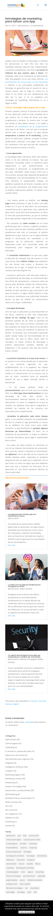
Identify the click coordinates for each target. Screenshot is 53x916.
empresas (33, 848)
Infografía (9, 763)
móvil (23, 872)
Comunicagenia (12, 743)
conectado (29, 722)
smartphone (34, 888)
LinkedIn (9, 771)
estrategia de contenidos (15, 856)
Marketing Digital (12, 775)
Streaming (9, 821)
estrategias (31, 856)
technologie (10, 892)
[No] (49, 908)
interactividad (11, 864)
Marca (37, 864)
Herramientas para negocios (17, 759)
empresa (23, 848)
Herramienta (42, 856)
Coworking (9, 747)
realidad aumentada (34, 880)
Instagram (30, 860)
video (29, 892)
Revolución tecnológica (14, 888)
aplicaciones (10, 835)
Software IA (10, 817)
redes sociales (25, 884)
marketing (10, 868)
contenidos (33, 843)
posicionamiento (29, 876)
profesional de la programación (32, 126)
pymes (22, 880)
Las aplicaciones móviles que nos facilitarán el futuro (22, 515)
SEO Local (9, 810)
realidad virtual (11, 884)
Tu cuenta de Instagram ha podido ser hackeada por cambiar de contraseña (24, 656)
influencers (10, 860)
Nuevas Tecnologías (28, 659)
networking (40, 872)
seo (26, 888)
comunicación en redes (32, 840)
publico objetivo (11, 880)
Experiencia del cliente (15, 755)
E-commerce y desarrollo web (18, 751)
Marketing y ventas (13, 778)
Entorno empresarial (13, 852)
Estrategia (27, 852)
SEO (7, 806)
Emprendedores (12, 848)
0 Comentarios (37, 25)
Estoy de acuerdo (26, 912)
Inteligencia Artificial (14, 767)
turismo (8, 825)
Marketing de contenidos (25, 868)
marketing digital (12, 872)
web (35, 892)
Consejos (23, 843)
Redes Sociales (26, 589)
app (19, 835)
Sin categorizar (11, 814)
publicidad (41, 876)
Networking (10, 782)
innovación (21, 860)
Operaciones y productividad (17, 790)
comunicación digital (13, 840)
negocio (30, 872)
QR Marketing (11, 794)
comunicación (34, 835)
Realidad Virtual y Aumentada (18, 798)
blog (24, 835)
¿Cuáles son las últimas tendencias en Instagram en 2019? (24, 586)
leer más (11, 545)
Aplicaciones (23, 25)
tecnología (21, 892)
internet (21, 864)
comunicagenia (11, 843)
